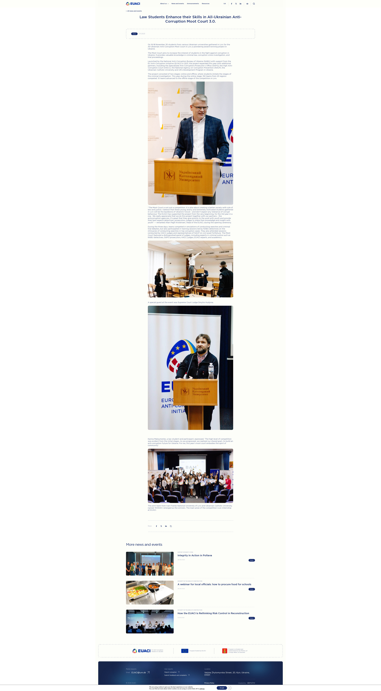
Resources (205, 3)
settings (201, 689)
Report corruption (170, 672)
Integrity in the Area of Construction (190, 581)
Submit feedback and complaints (175, 675)
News (134, 33)
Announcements (193, 3)
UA (225, 3)
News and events (178, 3)
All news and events (134, 11)
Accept (222, 688)
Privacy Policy (209, 683)
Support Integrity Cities (185, 552)
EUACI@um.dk (138, 673)
